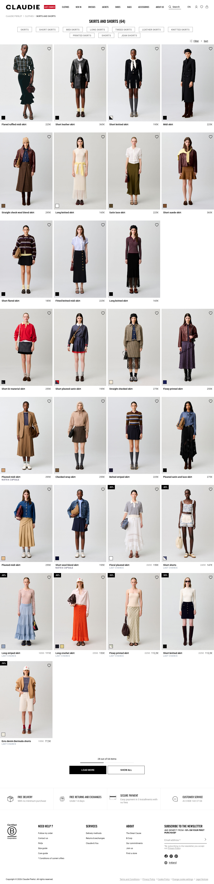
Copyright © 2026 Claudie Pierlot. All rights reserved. (29, 879)
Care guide (43, 853)
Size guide (42, 848)
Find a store (131, 853)
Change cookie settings (182, 879)
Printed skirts (82, 35)
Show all (126, 770)
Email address (171, 840)
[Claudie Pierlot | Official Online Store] (23, 7)
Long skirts (97, 29)
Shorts (106, 35)
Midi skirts (73, 29)
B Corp (129, 838)
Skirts (25, 29)
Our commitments (134, 843)
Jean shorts (129, 35)
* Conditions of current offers (51, 858)
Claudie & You (92, 843)
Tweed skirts (123, 29)
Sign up (205, 840)
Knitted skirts (180, 29)
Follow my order (45, 833)
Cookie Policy (163, 879)
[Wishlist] (49, 48)
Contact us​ (43, 838)
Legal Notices (201, 879)
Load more (87, 770)
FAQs (40, 843)
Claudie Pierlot (14, 16)
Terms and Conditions (130, 879)
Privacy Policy (148, 879)
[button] (50, 7)
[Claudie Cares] (12, 831)
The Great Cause (133, 833)
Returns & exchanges (95, 838)
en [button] (189, 7)
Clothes (29, 16)
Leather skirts (151, 29)
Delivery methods (93, 833)
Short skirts (47, 29)
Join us (129, 848)
